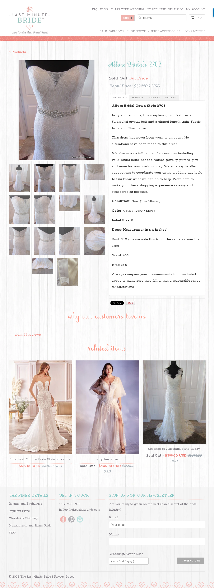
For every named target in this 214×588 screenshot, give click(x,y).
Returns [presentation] (170, 97)
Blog (104, 9)
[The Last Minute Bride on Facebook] (63, 519)
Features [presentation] (137, 97)
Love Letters (195, 31)
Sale (103, 31)
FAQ (95, 9)
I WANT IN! (190, 561)
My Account (195, 9)
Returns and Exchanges (25, 504)
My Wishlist (156, 9)
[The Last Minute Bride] (40, 21)
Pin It (130, 303)
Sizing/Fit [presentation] (154, 97)
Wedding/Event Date (126, 554)
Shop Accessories (166, 31)
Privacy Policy (64, 577)
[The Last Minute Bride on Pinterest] (71, 519)
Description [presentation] (119, 97)
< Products (17, 52)
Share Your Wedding (127, 9)
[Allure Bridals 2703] (57, 110)
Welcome (116, 31)
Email (113, 517)
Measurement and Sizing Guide (30, 526)
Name (114, 534)
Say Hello (175, 9)
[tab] (119, 98)
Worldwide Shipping (23, 518)
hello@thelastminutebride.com (79, 510)
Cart (199, 18)
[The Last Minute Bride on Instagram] (80, 519)
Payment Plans (19, 511)
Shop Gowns (138, 31)
